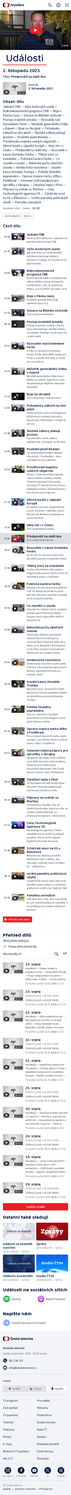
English (7, 1488)
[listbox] (35, 1389)
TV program (10, 1400)
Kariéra (41, 1437)
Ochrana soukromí (25, 1488)
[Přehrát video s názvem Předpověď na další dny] (35, 30)
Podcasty (8, 1429)
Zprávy (27, 215)
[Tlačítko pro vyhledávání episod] (57, 954)
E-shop (7, 1444)
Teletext (8, 1422)
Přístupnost (45, 1488)
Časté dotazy (45, 1451)
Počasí (7, 1437)
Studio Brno (44, 1415)
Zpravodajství (12, 215)
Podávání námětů (48, 1444)
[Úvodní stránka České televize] (18, 1339)
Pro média (43, 1400)
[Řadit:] (65, 954)
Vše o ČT (8, 1458)
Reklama (42, 1408)
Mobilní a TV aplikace (16, 1451)
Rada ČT (42, 1429)
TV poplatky (10, 1415)
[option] (14, 1388)
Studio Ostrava (46, 1422)
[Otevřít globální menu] (67, 5)
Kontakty (43, 1458)
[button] (35, 30)
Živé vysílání (10, 1408)
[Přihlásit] (58, 5)
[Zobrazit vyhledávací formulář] (50, 5)
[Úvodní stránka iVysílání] (13, 5)
